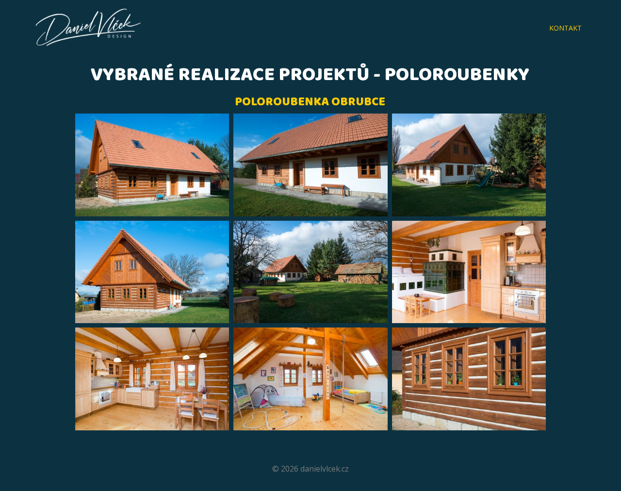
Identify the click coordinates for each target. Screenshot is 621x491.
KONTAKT (565, 28)
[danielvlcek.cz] (88, 28)
